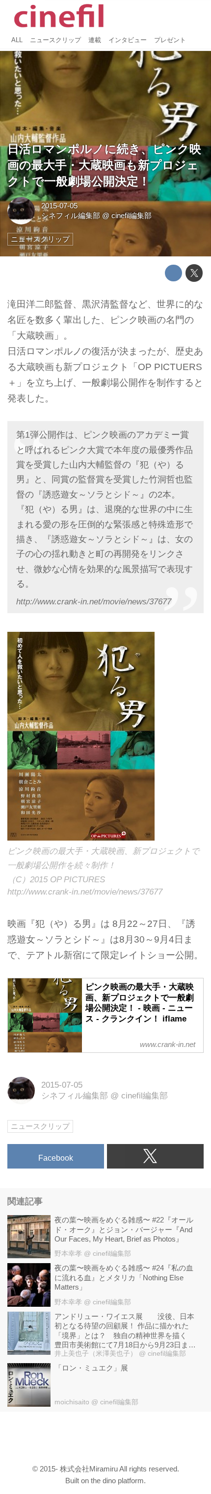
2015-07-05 (59, 205)
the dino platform (117, 1480)
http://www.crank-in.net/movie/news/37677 (93, 601)
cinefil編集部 (131, 215)
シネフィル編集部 (70, 215)
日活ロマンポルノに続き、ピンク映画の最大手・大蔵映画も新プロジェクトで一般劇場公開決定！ (104, 165)
